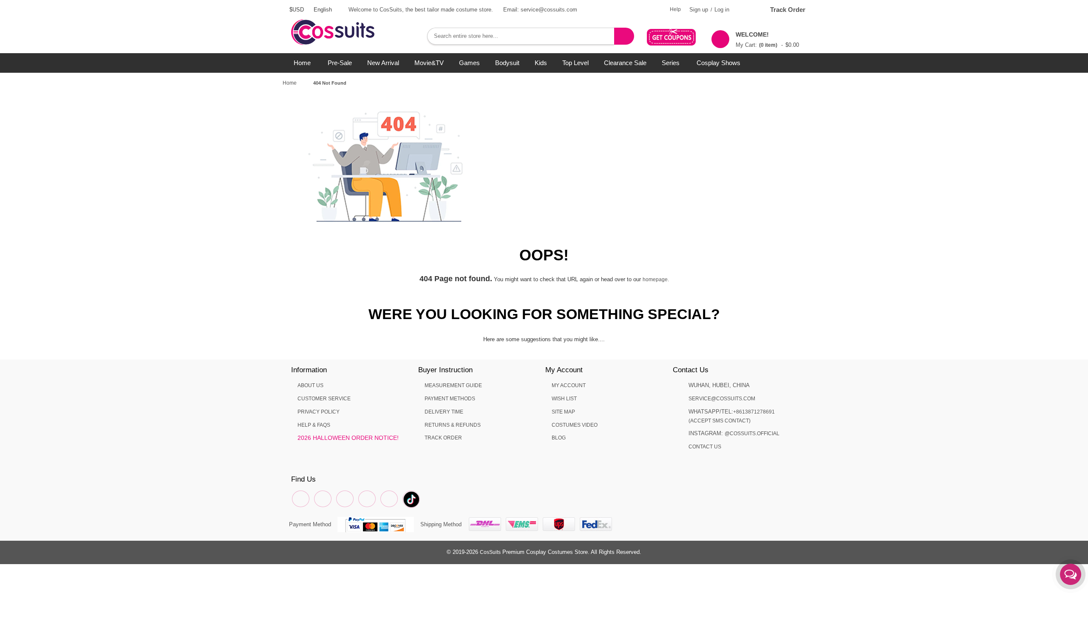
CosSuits (490, 552)
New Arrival (383, 62)
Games (469, 62)
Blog (559, 438)
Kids (541, 62)
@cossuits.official (752, 433)
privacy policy (319, 412)
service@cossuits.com (721, 399)
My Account (569, 385)
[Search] (624, 36)
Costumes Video (575, 425)
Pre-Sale (340, 62)
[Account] (746, 10)
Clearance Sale (625, 62)
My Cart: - (767, 39)
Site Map (563, 412)
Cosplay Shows (718, 62)
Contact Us (704, 447)
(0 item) (768, 45)
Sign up (698, 9)
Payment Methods (450, 399)
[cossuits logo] (346, 23)
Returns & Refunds (453, 425)
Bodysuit (507, 62)
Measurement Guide (453, 385)
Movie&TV (429, 62)
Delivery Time (444, 412)
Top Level (575, 62)
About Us (310, 385)
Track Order (787, 9)
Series (671, 62)
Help (675, 9)
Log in (721, 9)
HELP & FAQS (314, 425)
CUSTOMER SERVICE (324, 399)
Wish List (564, 399)
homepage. (656, 279)
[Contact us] (1070, 574)
